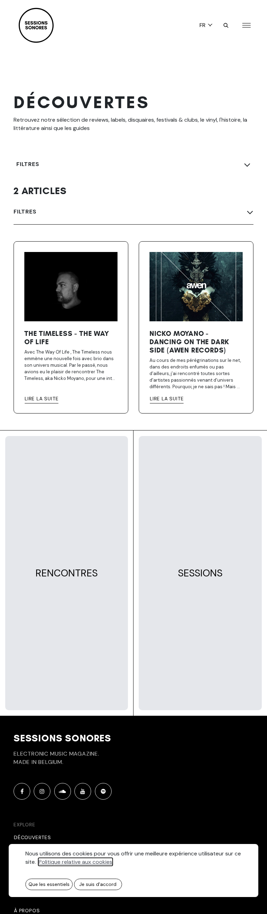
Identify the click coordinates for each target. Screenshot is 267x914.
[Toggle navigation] (246, 25)
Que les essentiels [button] (49, 884)
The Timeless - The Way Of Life (66, 338)
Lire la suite (41, 398)
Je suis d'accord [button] (97, 884)
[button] (226, 25)
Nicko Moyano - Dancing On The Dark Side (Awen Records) (189, 342)
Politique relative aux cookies (75, 861)
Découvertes (32, 837)
